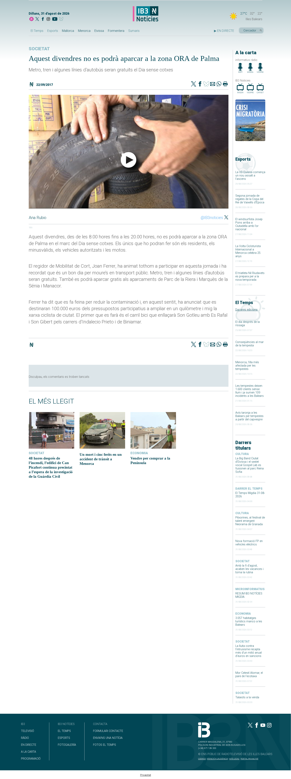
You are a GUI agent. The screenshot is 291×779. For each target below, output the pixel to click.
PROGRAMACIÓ (31, 758)
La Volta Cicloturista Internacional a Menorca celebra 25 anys (248, 251)
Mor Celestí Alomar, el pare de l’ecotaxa (249, 674)
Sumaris (134, 31)
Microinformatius (250, 589)
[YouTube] (54, 19)
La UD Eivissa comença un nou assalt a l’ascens (250, 176)
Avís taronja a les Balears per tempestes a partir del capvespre (249, 416)
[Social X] (37, 19)
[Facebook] (43, 19)
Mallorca (68, 31)
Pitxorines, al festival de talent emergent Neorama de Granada (250, 521)
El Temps (37, 31)
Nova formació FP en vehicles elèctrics (249, 542)
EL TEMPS (64, 731)
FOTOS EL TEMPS (104, 745)
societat (242, 561)
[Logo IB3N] (145, 14)
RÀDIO (25, 738)
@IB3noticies (212, 217)
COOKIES (202, 759)
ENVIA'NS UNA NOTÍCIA (108, 738)
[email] (212, 84)
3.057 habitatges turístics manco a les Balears (248, 621)
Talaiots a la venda (247, 697)
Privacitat (145, 774)
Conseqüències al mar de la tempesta (249, 343)
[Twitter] (193, 84)
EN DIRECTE (28, 745)
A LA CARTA (28, 751)
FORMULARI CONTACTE (108, 731)
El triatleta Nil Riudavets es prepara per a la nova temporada (249, 276)
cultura (242, 454)
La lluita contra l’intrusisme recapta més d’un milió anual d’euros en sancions (248, 651)
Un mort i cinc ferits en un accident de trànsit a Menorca (101, 459)
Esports (52, 31)
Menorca (84, 31)
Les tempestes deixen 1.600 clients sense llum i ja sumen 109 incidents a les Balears (249, 391)
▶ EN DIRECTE (224, 31)
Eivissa (99, 31)
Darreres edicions (246, 309)
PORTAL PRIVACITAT (249, 759)
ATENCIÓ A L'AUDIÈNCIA (217, 759)
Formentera (116, 31)
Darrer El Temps (248, 488)
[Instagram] (48, 19)
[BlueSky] (62, 19)
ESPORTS (64, 738)
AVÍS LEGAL (234, 759)
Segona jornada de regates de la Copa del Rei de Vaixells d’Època (249, 199)
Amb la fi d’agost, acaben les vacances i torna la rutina (249, 569)
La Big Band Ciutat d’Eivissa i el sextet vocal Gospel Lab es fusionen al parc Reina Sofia (249, 465)
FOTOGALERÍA (67, 745)
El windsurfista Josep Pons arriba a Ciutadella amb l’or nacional (248, 224)
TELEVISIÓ (27, 731)
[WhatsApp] (219, 84)
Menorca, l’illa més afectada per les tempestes (247, 366)
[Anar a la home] (31, 19)
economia (243, 613)
